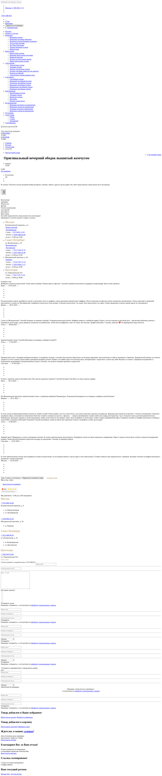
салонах (28, 731)
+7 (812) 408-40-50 (18, 250)
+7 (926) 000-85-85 (18, 235)
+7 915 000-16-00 (7, 503)
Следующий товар (154, 155)
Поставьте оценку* (8, 590)
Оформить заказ (24, 727)
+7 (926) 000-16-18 (18, 262)
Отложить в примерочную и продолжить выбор (19, 668)
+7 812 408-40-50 (7, 535)
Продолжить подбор (8, 740)
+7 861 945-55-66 (7, 554)
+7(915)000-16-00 (18, 232)
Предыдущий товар (12, 153)
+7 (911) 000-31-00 (18, 253)
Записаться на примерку (14, 25)
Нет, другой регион (14, 774)
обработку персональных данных (43, 605)
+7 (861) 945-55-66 (18, 275)
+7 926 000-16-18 (7, 519)
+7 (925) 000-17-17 (18, 264)
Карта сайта (5, 559)
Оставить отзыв (52, 478)
